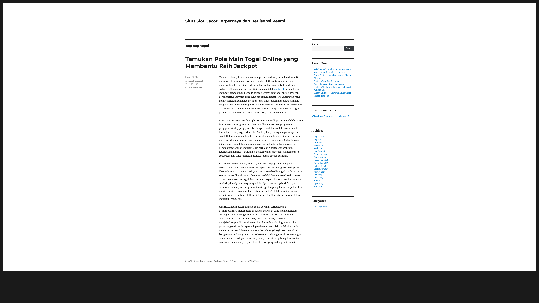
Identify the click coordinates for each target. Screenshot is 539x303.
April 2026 (318, 148)
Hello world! (343, 116)
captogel (279, 89)
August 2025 (319, 172)
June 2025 (318, 178)
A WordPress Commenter (323, 116)
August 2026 (319, 136)
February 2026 (320, 154)
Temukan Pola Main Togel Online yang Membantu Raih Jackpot (241, 62)
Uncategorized (320, 207)
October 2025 (320, 166)
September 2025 (321, 169)
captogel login (192, 84)
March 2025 (319, 186)
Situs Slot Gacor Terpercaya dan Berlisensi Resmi (235, 21)
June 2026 (318, 142)
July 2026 (318, 139)
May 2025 (318, 181)
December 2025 (321, 160)
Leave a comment (193, 88)
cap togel (189, 81)
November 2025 (321, 163)
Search (315, 44)
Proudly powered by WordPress (245, 261)
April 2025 (318, 184)
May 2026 (318, 145)
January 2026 (320, 157)
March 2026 (319, 151)
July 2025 (318, 175)
